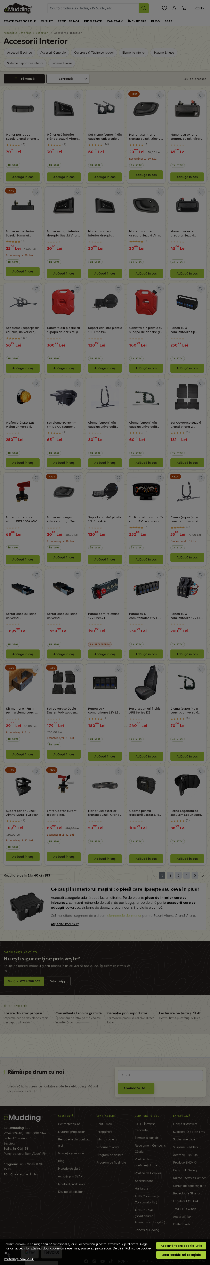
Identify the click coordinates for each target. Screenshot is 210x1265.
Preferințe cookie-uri (19, 1259)
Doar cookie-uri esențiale (181, 1255)
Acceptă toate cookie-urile (181, 1246)
